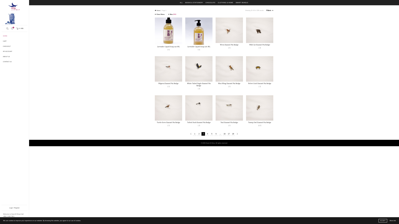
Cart (5, 41)
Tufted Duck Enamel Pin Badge (199, 122)
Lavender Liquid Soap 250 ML (168, 47)
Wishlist (13, 27)
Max (173, 14)
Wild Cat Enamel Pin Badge (259, 45)
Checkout (7, 46)
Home (5, 36)
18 (233, 134)
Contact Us (7, 62)
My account (7, 51)
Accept (382, 220)
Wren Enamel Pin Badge (229, 45)
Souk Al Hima (210, 143)
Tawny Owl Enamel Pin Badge (259, 122)
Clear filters (160, 14)
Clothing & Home (225, 2)
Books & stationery (194, 2)
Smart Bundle (242, 2)
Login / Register (14, 208)
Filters (268, 10)
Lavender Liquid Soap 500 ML (198, 47)
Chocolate (210, 2)
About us (6, 56)
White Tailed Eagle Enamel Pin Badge (199, 84)
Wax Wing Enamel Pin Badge (229, 83)
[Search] (7, 28)
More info (393, 220)
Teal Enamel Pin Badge (229, 122)
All (181, 2)
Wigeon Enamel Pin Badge (168, 83)
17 (229, 134)
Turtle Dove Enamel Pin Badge (168, 122)
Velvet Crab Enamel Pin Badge (259, 83)
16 (224, 134)
